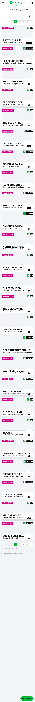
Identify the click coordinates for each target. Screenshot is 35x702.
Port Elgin (6, 208)
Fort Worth (6, 435)
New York (12, 517)
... (28, 21)
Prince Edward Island (20, 393)
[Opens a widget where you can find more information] (26, 698)
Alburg (5, 455)
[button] (5, 31)
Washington (15, 249)
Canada (23, 104)
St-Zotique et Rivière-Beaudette (14, 63)
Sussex (5, 538)
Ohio (10, 269)
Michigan (11, 476)
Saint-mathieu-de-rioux (11, 187)
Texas (12, 373)
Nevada (13, 125)
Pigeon (5, 476)
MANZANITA (7, 84)
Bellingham (6, 249)
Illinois (12, 146)
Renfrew (5, 166)
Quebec (22, 187)
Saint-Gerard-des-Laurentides (13, 497)
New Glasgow (8, 393)
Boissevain (6, 311)
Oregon (15, 84)
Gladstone (6, 290)
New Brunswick (14, 538)
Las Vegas (6, 125)
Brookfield (6, 104)
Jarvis (5, 228)
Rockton (6, 146)
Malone (5, 517)
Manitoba (14, 290)
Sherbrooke (7, 414)
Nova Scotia (15, 104)
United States (23, 84)
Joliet (5, 331)
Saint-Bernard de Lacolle (11, 352)
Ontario (12, 166)
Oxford (5, 269)
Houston (6, 373)
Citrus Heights (8, 42)
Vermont (11, 455)
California (17, 42)
